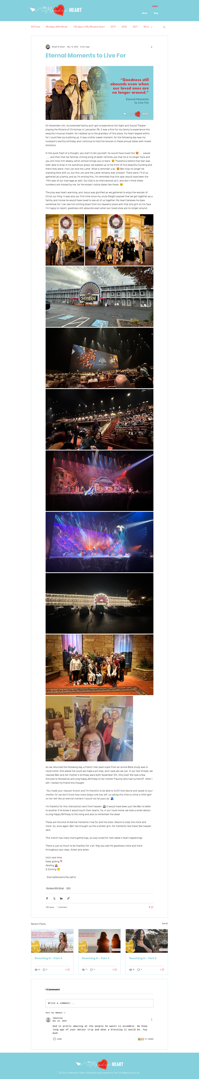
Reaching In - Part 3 (95, 958)
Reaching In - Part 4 (48, 958)
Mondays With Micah (56, 26)
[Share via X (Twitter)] (54, 898)
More (146, 26)
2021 (135, 26)
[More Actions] (151, 1019)
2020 (124, 26)
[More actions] (151, 47)
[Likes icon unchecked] (54, 1039)
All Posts (35, 26)
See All (165, 923)
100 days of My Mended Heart (89, 26)
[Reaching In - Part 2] (147, 941)
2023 (68, 888)
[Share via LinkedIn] (61, 898)
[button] (164, 27)
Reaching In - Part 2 (142, 958)
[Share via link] (68, 898)
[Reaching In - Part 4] (52, 941)
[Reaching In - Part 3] (100, 941)
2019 (113, 26)
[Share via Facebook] (47, 898)
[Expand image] (65, 240)
